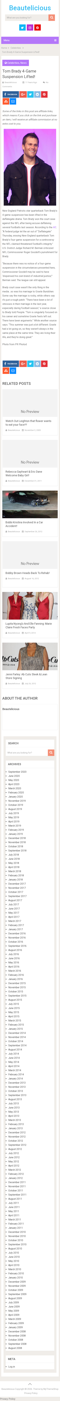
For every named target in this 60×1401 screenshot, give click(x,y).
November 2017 (17, 887)
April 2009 (13, 1314)
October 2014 (15, 1041)
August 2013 (15, 1099)
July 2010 (13, 1252)
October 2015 (15, 991)
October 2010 (15, 1240)
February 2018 (16, 875)
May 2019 (13, 817)
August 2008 (15, 1348)
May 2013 (13, 1111)
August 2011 (15, 1198)
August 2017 (15, 900)
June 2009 (14, 1306)
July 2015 (13, 1004)
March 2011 (14, 1219)
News (23, 62)
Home (4, 48)
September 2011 (17, 1194)
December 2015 (17, 983)
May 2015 (13, 1012)
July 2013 (13, 1103)
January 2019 (15, 834)
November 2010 (17, 1236)
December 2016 (17, 933)
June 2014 (14, 1057)
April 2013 (13, 1115)
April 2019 (13, 821)
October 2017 (15, 892)
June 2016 (14, 958)
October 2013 (15, 1091)
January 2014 (15, 1078)
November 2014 (17, 1037)
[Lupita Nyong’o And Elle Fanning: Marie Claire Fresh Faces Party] (30, 606)
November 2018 (17, 842)
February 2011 (16, 1223)
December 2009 (17, 1281)
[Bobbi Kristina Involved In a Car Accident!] (30, 504)
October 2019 (15, 805)
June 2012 (14, 1157)
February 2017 (16, 925)
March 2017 (14, 921)
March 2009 (14, 1319)
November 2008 (17, 1335)
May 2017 (13, 912)
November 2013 (17, 1086)
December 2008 (17, 1331)
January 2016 (15, 979)
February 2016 (16, 975)
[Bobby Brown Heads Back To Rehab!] (30, 555)
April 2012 (13, 1165)
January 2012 (15, 1178)
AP (54, 227)
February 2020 (16, 792)
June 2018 (14, 858)
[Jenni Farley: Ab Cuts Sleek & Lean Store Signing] (30, 656)
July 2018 (13, 854)
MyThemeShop (50, 1389)
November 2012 (17, 1136)
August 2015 (15, 999)
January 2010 (15, 1277)
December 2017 (17, 883)
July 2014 (13, 1053)
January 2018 (15, 879)
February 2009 (16, 1323)
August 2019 (15, 809)
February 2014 (16, 1074)
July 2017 (13, 904)
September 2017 (17, 896)
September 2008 (17, 1343)
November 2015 (17, 987)
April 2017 (13, 916)
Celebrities (16, 48)
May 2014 (13, 1062)
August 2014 (15, 1049)
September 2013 (17, 1095)
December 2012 (17, 1132)
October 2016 (15, 941)
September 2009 (17, 1294)
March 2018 (14, 871)
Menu (7, 40)
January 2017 (15, 929)
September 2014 (17, 1045)
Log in (11, 1366)
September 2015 (17, 995)
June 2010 (14, 1256)
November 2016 (17, 937)
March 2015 (14, 1020)
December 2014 (17, 1033)
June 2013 (14, 1107)
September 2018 (17, 850)
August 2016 (15, 950)
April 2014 (13, 1066)
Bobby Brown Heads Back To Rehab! (28, 573)
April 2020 (13, 784)
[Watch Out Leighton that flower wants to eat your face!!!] (30, 403)
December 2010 (17, 1232)
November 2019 (17, 800)
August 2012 (15, 1149)
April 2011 (13, 1215)
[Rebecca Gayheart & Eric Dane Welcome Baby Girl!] (30, 454)
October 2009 (15, 1290)
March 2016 (14, 970)
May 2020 (13, 780)
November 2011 (17, 1186)
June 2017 (14, 908)
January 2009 (15, 1327)
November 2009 (17, 1285)
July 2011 (13, 1203)
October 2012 (15, 1140)
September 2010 (17, 1244)
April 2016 (13, 966)
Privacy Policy (31, 1393)
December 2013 (17, 1082)
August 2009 (15, 1298)
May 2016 (13, 962)
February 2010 (16, 1273)
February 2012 (16, 1174)
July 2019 (13, 813)
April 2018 (13, 867)
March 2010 (14, 1269)
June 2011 (14, 1207)
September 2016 (17, 945)
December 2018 (17, 838)
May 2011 (13, 1211)
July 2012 (13, 1153)
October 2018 (15, 846)
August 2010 (15, 1248)
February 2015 (16, 1024)
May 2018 (13, 863)
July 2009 (13, 1302)
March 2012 (14, 1169)
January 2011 (15, 1227)
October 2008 (15, 1339)
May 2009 (13, 1310)
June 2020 (14, 776)
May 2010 (13, 1261)
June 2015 (14, 1008)
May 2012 (13, 1161)
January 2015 (15, 1028)
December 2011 (17, 1182)
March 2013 (14, 1120)
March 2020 (14, 788)
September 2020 (17, 771)
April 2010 (13, 1265)
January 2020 (15, 796)
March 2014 (14, 1070)
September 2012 (17, 1144)
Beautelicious (30, 8)
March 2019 (14, 825)
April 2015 (13, 1016)
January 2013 (15, 1128)
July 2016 (13, 954)
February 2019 (16, 829)
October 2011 (15, 1190)
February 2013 (16, 1124)
